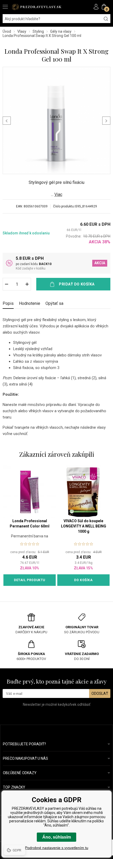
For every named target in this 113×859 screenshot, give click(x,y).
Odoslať (99, 693)
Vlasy (21, 31)
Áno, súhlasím (56, 837)
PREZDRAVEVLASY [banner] (37, 6)
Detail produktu (29, 580)
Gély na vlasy (60, 31)
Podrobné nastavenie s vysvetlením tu (56, 848)
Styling (38, 31)
